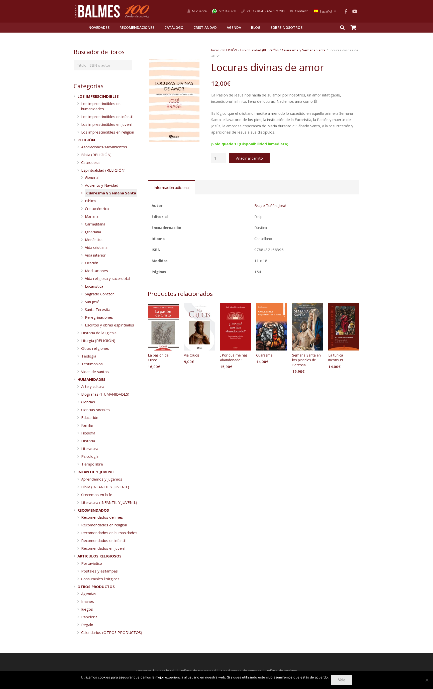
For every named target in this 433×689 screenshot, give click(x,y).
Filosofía (88, 432)
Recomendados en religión (104, 524)
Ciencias (88, 401)
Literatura (89, 448)
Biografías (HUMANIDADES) (105, 394)
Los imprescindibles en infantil (107, 116)
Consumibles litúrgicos (100, 578)
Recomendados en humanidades (109, 532)
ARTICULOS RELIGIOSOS (99, 555)
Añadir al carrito (249, 158)
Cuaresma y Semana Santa (304, 50)
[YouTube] (354, 11)
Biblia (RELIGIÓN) (96, 154)
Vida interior (95, 255)
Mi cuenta (199, 11)
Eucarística (94, 286)
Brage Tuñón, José (270, 205)
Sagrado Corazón (100, 293)
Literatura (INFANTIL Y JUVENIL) (109, 502)
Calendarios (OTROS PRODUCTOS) (111, 632)
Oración (91, 262)
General (91, 177)
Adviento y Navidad (101, 185)
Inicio (215, 50)
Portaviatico (91, 563)
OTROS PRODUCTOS (96, 586)
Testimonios (92, 363)
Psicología (89, 456)
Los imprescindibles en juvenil (106, 124)
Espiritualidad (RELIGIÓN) (259, 50)
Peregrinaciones (99, 317)
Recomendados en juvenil (103, 548)
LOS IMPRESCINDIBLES (98, 96)
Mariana (91, 216)
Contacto (301, 11)
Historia (88, 440)
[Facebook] (345, 11)
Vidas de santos (95, 371)
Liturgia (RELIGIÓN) (98, 340)
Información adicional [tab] (171, 187)
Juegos (87, 609)
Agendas (88, 593)
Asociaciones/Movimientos (104, 146)
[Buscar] (342, 27)
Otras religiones (95, 348)
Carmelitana (95, 223)
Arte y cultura (92, 386)
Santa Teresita (97, 309)
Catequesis (90, 162)
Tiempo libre (92, 464)
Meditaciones (96, 270)
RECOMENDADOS (93, 510)
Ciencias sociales (95, 409)
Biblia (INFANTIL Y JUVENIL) (105, 486)
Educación (89, 417)
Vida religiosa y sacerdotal (107, 278)
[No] (426, 679)
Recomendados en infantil (103, 540)
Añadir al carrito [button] (163, 377)
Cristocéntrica (97, 208)
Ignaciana (93, 231)
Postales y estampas (99, 570)
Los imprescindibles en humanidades (101, 106)
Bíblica (90, 200)
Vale (342, 679)
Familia (87, 425)
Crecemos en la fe (96, 494)
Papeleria (89, 616)
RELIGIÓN (230, 50)
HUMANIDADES (91, 379)
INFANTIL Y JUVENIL (96, 471)
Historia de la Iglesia (99, 332)
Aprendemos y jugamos (101, 479)
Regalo (87, 624)
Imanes (87, 601)
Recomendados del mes (102, 517)
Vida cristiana (96, 247)
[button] (193, 66)
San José (92, 301)
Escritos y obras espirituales (109, 324)
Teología (88, 356)
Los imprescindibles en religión (107, 132)
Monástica (93, 239)
